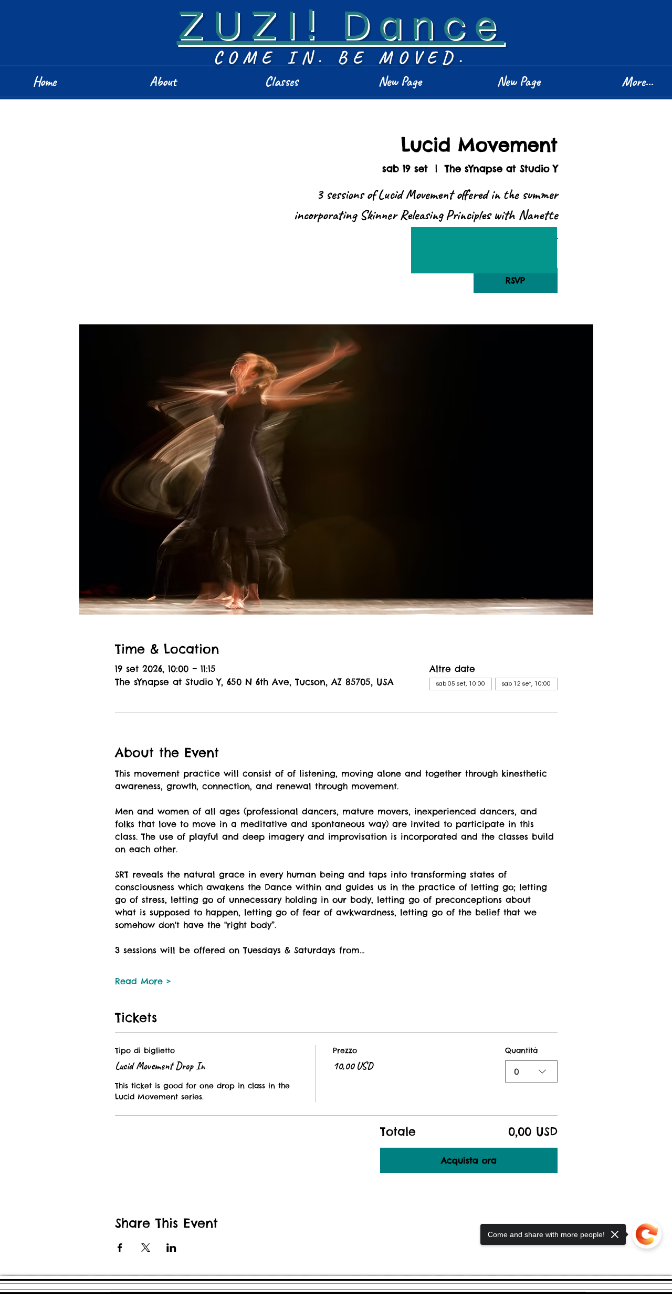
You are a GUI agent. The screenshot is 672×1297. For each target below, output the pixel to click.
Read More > (143, 981)
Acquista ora (469, 1160)
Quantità (521, 1050)
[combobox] (531, 1071)
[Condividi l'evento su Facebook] (120, 1247)
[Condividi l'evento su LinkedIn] (171, 1247)
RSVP (515, 280)
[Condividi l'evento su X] (146, 1247)
